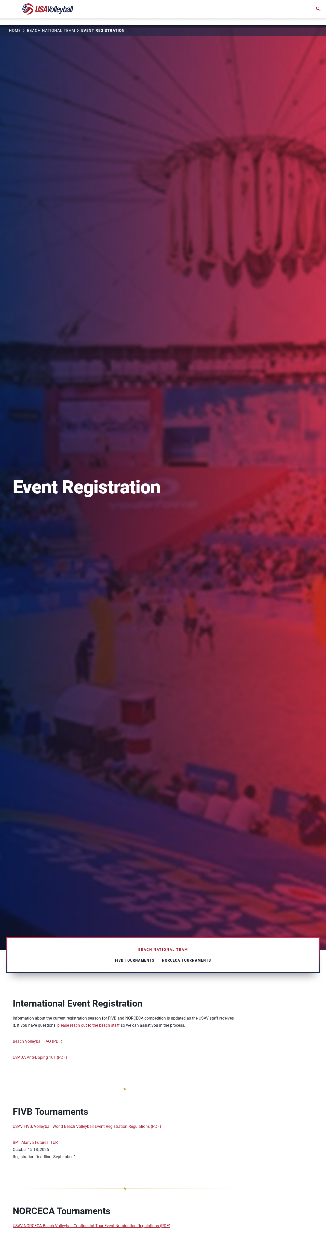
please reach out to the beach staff (88, 1025)
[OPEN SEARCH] (318, 9)
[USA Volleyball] (48, 9)
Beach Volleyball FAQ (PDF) (37, 1041)
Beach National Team (51, 30)
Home (15, 30)
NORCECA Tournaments (186, 960)
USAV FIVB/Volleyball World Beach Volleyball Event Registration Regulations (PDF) (87, 1126)
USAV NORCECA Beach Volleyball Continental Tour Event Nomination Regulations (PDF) (91, 1225)
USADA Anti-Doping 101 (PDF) (40, 1057)
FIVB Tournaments (134, 960)
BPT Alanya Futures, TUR (35, 1142)
